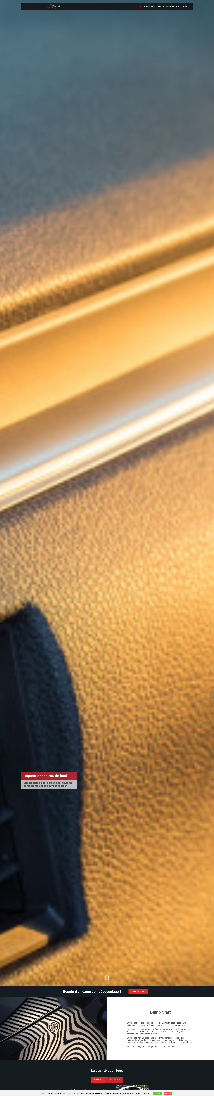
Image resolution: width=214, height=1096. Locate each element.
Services (161, 7)
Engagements (172, 7)
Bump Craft (149, 7)
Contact (185, 7)
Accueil (138, 7)
